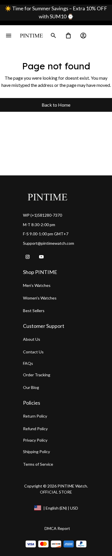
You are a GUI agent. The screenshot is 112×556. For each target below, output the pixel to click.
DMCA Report (57, 528)
